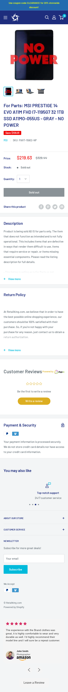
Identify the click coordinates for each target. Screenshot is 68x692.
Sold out (34, 192)
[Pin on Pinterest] (48, 206)
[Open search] (47, 17)
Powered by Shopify (14, 607)
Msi (6, 140)
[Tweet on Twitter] (54, 206)
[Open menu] (5, 17)
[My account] (54, 17)
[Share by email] (61, 206)
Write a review (34, 401)
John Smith (22, 651)
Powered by (47, 371)
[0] (61, 17)
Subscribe (15, 569)
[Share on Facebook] (41, 206)
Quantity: (9, 179)
